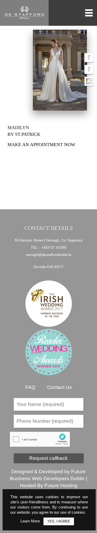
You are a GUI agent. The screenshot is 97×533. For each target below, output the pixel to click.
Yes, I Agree (58, 521)
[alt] (60, 70)
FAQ (30, 387)
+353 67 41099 (53, 247)
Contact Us (59, 387)
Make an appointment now (41, 144)
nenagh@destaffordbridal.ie (48, 255)
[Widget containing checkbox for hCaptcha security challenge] (40, 439)
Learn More (30, 521)
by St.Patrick (24, 134)
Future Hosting (60, 485)
